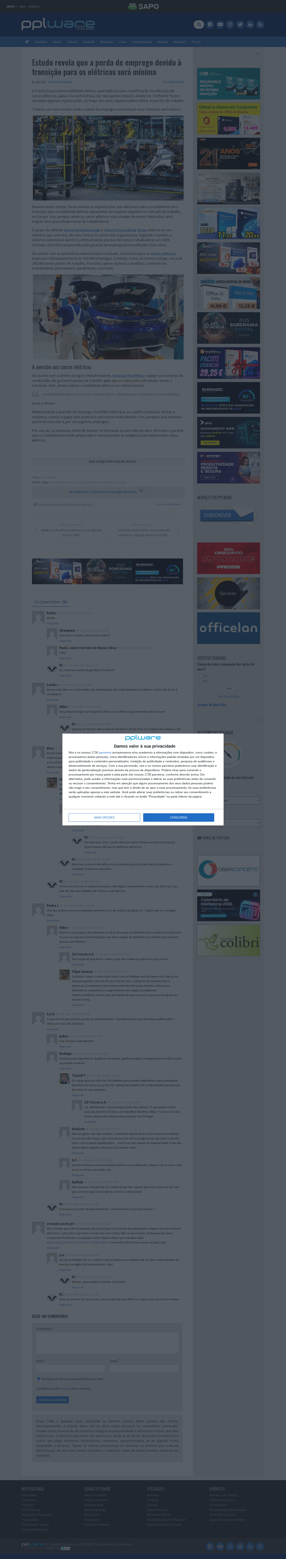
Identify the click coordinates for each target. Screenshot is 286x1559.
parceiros (105, 752)
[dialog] (143, 779)
